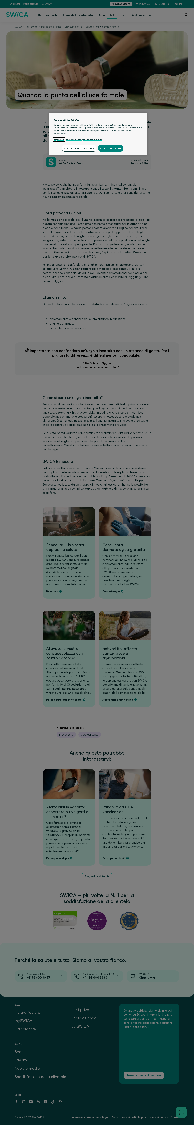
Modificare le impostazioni (79, 148)
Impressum (59, 139)
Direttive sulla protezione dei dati (84, 139)
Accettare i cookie (111, 148)
